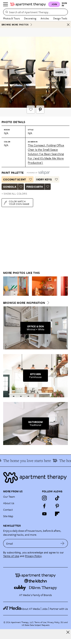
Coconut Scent (14, 179)
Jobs (45, 609)
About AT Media (30, 609)
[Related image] (16, 286)
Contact (8, 509)
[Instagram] (44, 498)
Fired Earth (34, 186)
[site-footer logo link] (12, 609)
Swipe (59, 72)
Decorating (30, 18)
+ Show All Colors (14, 193)
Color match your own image (19, 203)
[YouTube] (44, 513)
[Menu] (5, 4)
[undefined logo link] (28, 4)
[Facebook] (44, 506)
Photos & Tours (11, 18)
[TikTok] (57, 498)
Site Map (8, 516)
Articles (45, 18)
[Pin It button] (40, 109)
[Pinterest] (57, 506)
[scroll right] (65, 286)
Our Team (9, 496)
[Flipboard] (57, 513)
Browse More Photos (15, 24)
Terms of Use (11, 556)
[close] (68, 632)
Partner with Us (59, 609)
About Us (8, 503)
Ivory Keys (44, 179)
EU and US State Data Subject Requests (45, 624)
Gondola (9, 186)
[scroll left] (6, 286)
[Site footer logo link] (35, 477)
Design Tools (60, 18)
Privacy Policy (33, 556)
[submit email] (62, 543)
